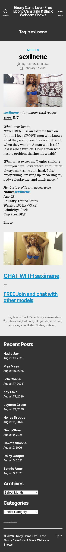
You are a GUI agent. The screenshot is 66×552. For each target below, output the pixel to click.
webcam (50, 325)
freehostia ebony (7, 522)
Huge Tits (42, 321)
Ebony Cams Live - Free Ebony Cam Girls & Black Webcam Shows (33, 11)
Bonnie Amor (13, 468)
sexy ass (13, 325)
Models (33, 50)
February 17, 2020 (35, 68)
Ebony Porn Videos (13, 522)
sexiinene (33, 57)
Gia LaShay (12, 430)
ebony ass (14, 321)
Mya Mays (11, 366)
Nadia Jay (11, 353)
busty (40, 317)
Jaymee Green (15, 405)
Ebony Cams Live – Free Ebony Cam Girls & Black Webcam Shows (26, 540)
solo (23, 325)
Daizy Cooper (14, 456)
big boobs (14, 317)
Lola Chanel (12, 379)
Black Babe (29, 317)
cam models (52, 317)
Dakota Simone (15, 443)
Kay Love (10, 392)
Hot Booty (28, 321)
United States (35, 325)
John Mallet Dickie (37, 64)
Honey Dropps (14, 417)
